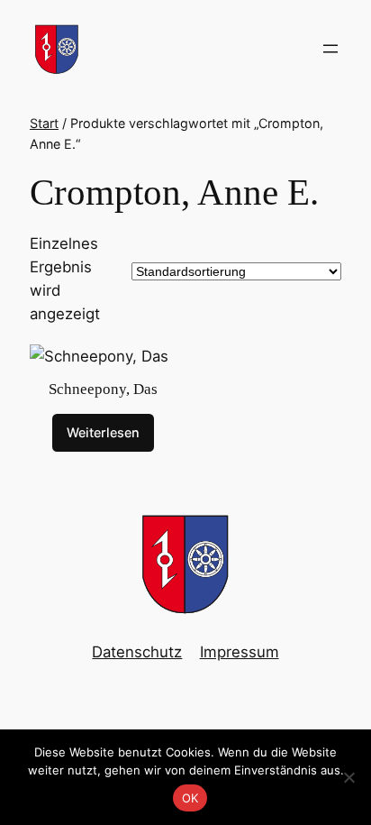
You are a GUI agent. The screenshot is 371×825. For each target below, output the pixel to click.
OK (190, 798)
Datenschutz (137, 652)
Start (44, 123)
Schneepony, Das (103, 389)
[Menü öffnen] (330, 49)
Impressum (239, 652)
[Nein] (348, 777)
